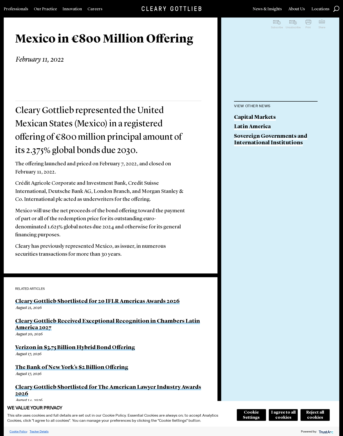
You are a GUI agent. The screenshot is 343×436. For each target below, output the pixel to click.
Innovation (72, 9)
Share (321, 27)
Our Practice (45, 9)
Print (308, 27)
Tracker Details (39, 431)
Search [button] (336, 9)
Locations (320, 9)
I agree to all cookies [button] (283, 415)
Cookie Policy (18, 431)
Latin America (252, 127)
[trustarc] (325, 431)
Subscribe (277, 27)
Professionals (16, 9)
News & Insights (267, 9)
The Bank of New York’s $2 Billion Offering (71, 367)
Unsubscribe (293, 27)
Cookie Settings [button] (251, 415)
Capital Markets (255, 117)
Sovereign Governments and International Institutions (270, 140)
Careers (95, 9)
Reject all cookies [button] (315, 415)
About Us (296, 9)
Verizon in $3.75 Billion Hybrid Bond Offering (75, 348)
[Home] (171, 8)
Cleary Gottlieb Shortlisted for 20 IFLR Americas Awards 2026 (97, 301)
